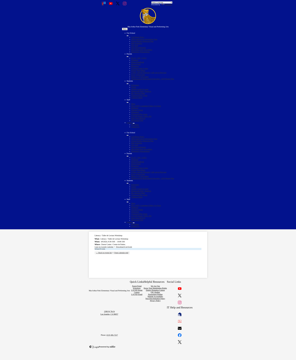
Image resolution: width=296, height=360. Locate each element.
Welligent (134, 108)
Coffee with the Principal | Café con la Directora (148, 73)
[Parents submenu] (127, 56)
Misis (133, 104)
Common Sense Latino (139, 68)
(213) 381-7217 (112, 335)
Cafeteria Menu (137, 98)
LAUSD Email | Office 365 (141, 116)
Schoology (135, 85)
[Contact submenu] (134, 123)
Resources (135, 66)
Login (94, 347)
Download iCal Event (124, 247)
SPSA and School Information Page (144, 39)
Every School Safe (138, 75)
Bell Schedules (136, 43)
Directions (135, 125)
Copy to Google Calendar (104, 247)
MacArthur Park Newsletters (141, 50)
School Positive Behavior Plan (142, 41)
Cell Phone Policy (137, 37)
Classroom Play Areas (139, 96)
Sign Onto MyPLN (138, 118)
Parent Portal (136, 64)
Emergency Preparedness (140, 52)
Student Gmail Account (139, 89)
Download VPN (137, 121)
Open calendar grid (121, 253)
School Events (100, 249)
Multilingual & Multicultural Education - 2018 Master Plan (152, 79)
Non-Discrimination (138, 48)
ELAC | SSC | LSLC (139, 58)
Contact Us (135, 127)
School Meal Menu (138, 71)
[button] (127, 135)
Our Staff (134, 46)
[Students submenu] (127, 83)
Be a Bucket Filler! (138, 93)
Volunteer (134, 60)
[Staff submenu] (127, 102)
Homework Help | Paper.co (141, 91)
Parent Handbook (137, 62)
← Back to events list (104, 253)
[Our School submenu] (127, 35)
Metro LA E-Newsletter (140, 77)
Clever (133, 87)
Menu (125, 29)
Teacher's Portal (137, 110)
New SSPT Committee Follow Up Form (146, 106)
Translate (168, 5)
